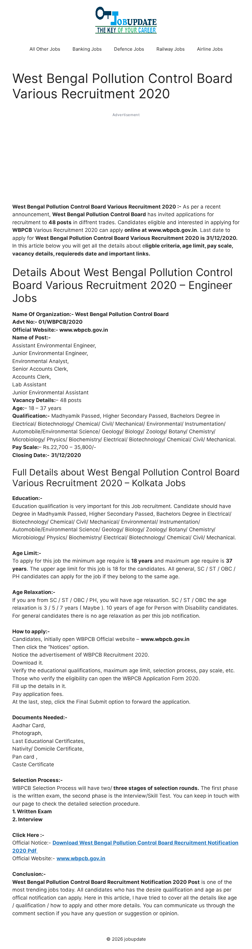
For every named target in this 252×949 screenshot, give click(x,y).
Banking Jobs (87, 49)
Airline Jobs (210, 49)
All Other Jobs (45, 49)
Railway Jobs (170, 49)
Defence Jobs (129, 49)
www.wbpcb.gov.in (81, 858)
